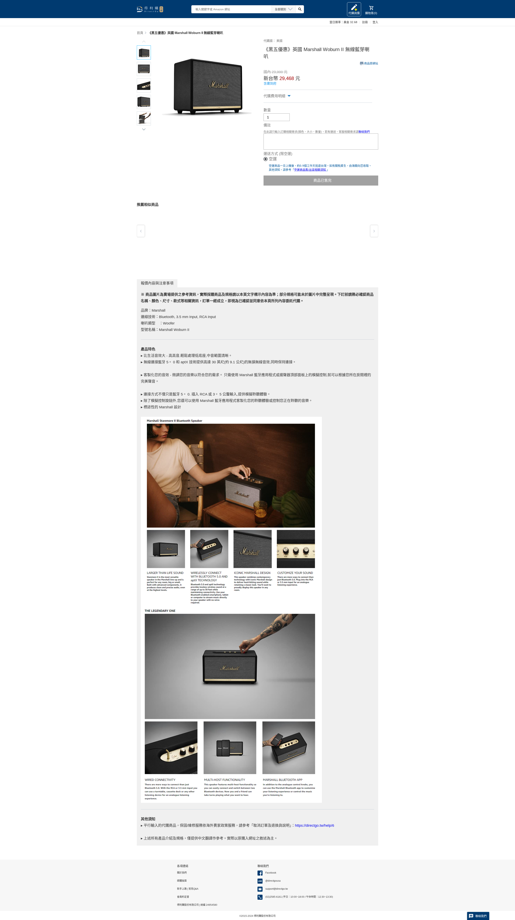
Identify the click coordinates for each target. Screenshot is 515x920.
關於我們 (182, 872)
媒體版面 (182, 880)
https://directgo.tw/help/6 (314, 825)
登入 (375, 22)
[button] (144, 42)
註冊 (365, 22)
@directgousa (273, 880)
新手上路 (182, 888)
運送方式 (271, 154)
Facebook (270, 872)
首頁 (140, 33)
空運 (273, 159)
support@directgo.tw (276, 888)
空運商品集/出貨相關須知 (310, 169)
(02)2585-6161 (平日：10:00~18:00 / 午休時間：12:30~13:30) (299, 896)
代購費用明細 (274, 96)
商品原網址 (371, 63)
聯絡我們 (364, 131)
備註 (267, 125)
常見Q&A (193, 888)
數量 (267, 110)
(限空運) (285, 154)
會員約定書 (183, 896)
